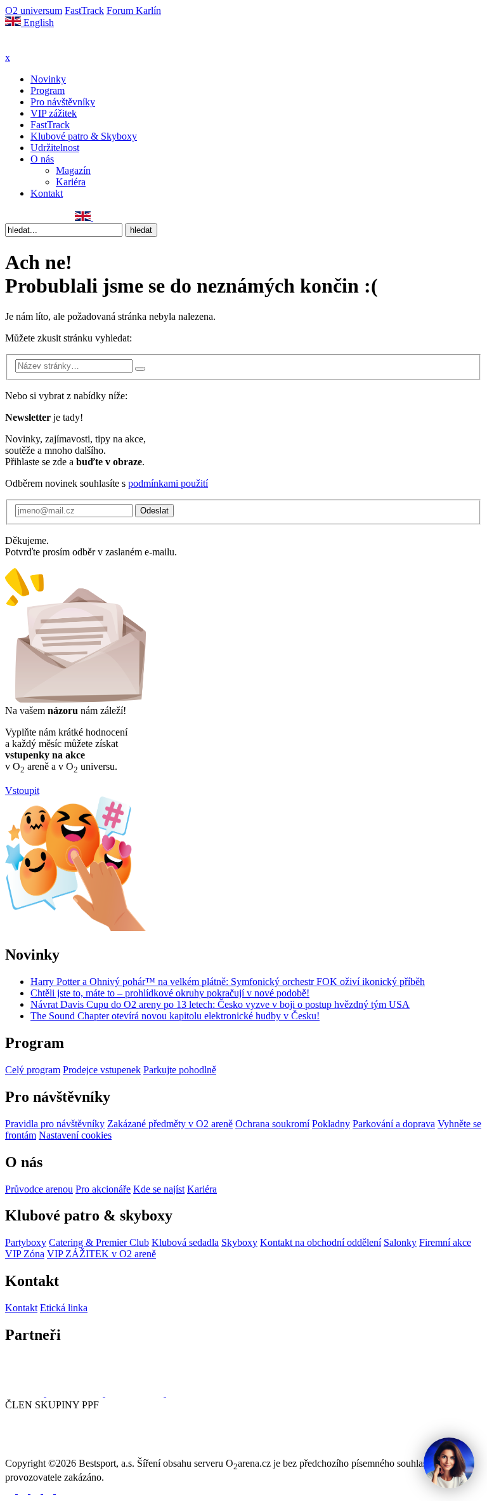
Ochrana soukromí (272, 1123)
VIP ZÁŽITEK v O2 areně (101, 1253)
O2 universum (33, 10)
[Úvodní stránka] (38, 46)
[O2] (25, 1393)
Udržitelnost (54, 147)
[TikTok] (66, 217)
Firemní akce (445, 1242)
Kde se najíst (159, 1189)
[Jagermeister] (186, 1393)
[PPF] (33, 1451)
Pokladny (331, 1123)
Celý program (32, 1069)
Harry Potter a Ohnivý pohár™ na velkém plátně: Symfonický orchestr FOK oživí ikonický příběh (227, 981)
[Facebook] (10, 217)
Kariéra (71, 181)
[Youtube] (49, 1489)
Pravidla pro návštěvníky (55, 1123)
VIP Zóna (24, 1253)
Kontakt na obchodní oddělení (320, 1242)
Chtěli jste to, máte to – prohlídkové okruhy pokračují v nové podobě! (169, 993)
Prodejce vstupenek (102, 1069)
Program (47, 90)
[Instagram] (24, 217)
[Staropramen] (75, 1393)
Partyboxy (25, 1242)
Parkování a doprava (394, 1123)
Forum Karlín (134, 10)
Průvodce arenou (39, 1189)
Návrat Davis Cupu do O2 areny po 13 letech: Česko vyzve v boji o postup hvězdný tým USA (220, 1004)
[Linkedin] (38, 217)
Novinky (48, 79)
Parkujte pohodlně (179, 1069)
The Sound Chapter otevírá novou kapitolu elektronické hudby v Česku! (175, 1015)
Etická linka (64, 1307)
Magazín (73, 170)
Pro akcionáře (103, 1189)
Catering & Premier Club (99, 1242)
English (37, 22)
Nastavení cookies (75, 1135)
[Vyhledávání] (99, 217)
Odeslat (154, 510)
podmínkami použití (168, 483)
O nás (42, 159)
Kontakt (46, 193)
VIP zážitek (53, 113)
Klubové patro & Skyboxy (83, 136)
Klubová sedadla (185, 1242)
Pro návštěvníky (62, 101)
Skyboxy (239, 1242)
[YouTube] (52, 217)
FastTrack (84, 10)
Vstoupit (22, 790)
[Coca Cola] (135, 1393)
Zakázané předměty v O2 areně (170, 1123)
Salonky (400, 1242)
